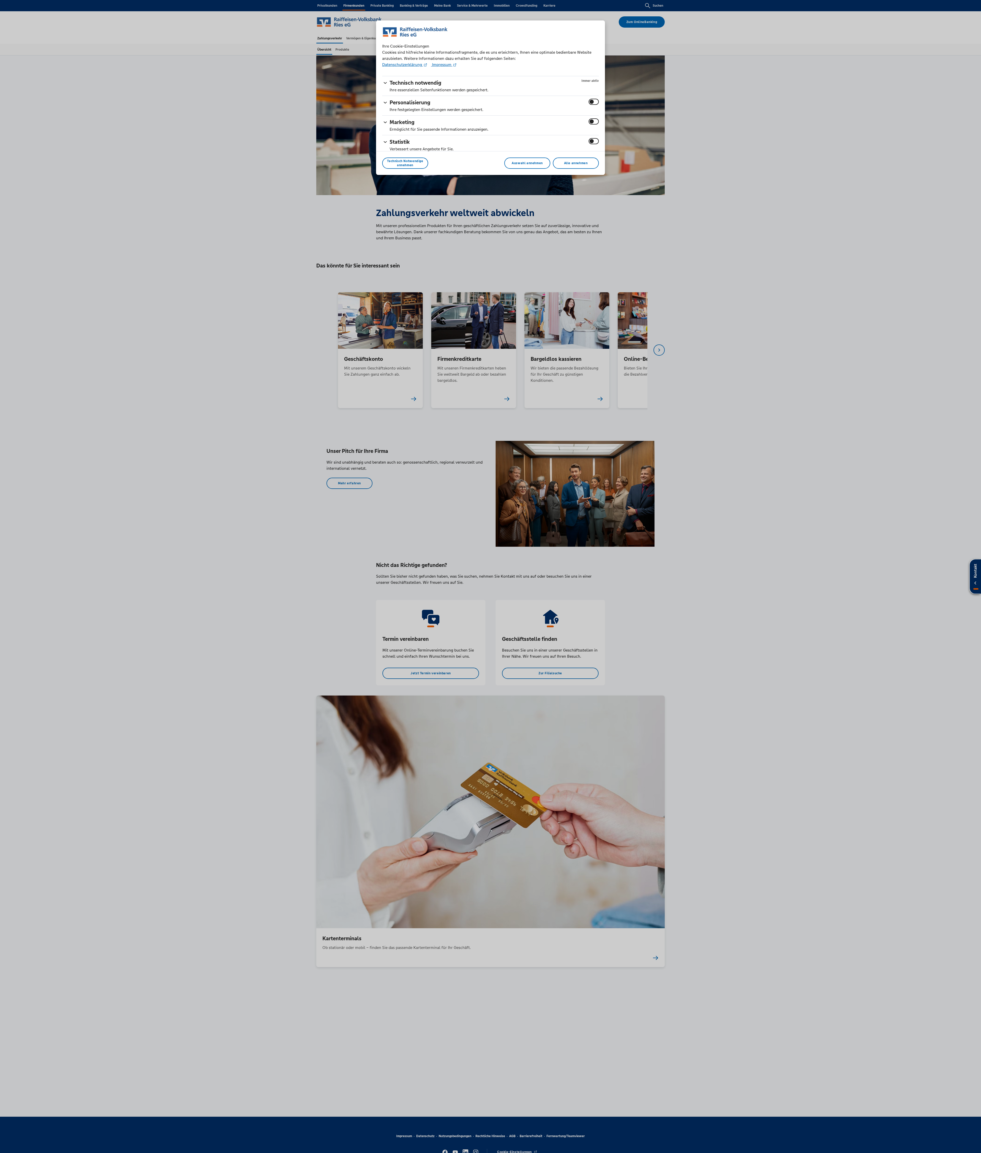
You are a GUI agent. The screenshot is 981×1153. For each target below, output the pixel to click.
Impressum (441, 64)
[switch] (594, 102)
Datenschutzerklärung (402, 64)
